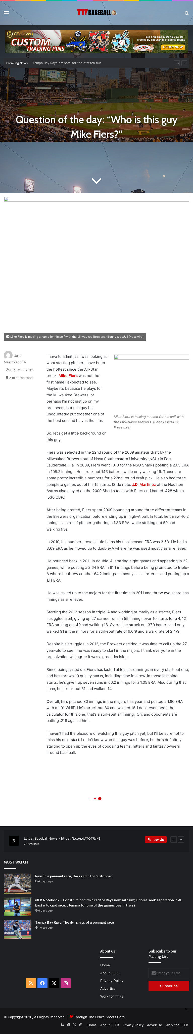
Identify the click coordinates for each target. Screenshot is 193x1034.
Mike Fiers (68, 375)
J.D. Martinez (144, 484)
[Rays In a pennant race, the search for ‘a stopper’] (17, 884)
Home (105, 965)
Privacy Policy (111, 981)
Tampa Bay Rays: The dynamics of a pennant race (74, 922)
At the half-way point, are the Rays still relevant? (71, 63)
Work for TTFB (112, 996)
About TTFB (110, 973)
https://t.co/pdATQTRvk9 (80, 838)
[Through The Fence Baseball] (96, 13)
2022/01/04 (31, 844)
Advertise (108, 988)
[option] (96, 841)
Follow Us (156, 839)
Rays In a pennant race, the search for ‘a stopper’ (74, 876)
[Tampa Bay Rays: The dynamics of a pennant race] (17, 929)
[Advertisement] (73, 960)
